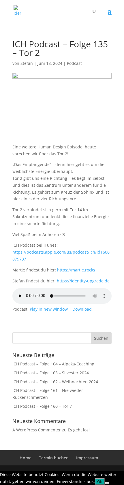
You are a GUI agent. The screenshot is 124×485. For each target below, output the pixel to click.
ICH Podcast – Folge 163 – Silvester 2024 (50, 372)
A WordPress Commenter (36, 430)
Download (82, 309)
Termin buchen (54, 458)
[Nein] (107, 483)
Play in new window (49, 309)
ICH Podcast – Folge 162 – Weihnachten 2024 (55, 381)
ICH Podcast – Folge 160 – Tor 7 (42, 406)
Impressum (87, 458)
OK (99, 481)
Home (25, 458)
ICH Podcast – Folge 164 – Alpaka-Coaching (53, 364)
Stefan (26, 63)
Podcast (74, 63)
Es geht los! (79, 430)
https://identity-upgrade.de (83, 281)
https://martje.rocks (76, 270)
